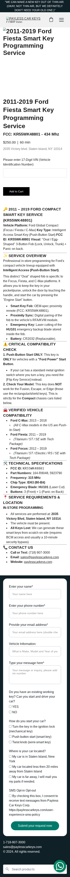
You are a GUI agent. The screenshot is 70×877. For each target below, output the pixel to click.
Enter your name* (21, 586)
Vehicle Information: (22, 643)
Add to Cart (16, 191)
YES (15, 706)
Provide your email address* (28, 624)
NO (14, 712)
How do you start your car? (27, 721)
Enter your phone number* (27, 605)
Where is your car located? (27, 751)
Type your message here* (26, 663)
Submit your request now (35, 825)
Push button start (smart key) (31, 736)
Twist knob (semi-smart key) (31, 742)
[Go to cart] (51, 20)
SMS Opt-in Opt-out (22, 790)
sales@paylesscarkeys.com (39, 557)
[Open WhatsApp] (60, 866)
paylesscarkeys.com (38, 562)
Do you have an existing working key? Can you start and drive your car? (32, 696)
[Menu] (61, 20)
